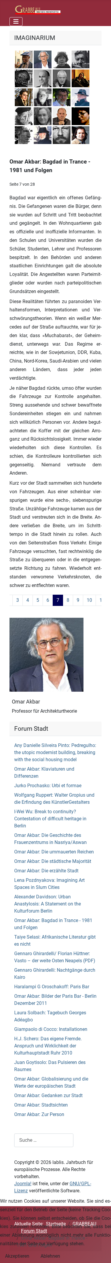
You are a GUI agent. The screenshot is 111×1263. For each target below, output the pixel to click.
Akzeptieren (17, 1256)
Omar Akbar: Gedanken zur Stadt (48, 1095)
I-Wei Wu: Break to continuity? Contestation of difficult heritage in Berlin (50, 819)
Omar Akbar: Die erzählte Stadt (46, 871)
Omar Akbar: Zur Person (39, 1114)
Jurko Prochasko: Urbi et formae (47, 785)
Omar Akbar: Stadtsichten (41, 1105)
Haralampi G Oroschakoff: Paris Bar (51, 986)
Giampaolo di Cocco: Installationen (50, 1029)
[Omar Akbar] (46, 654)
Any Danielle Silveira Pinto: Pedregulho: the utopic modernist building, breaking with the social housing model (55, 752)
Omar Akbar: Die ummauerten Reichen (54, 852)
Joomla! (22, 1183)
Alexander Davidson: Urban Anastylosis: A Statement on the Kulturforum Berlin (47, 904)
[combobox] (43, 1140)
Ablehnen (50, 1256)
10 (89, 600)
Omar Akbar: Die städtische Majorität (52, 861)
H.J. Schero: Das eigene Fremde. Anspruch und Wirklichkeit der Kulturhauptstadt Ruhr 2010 (48, 1046)
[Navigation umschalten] (15, 21)
